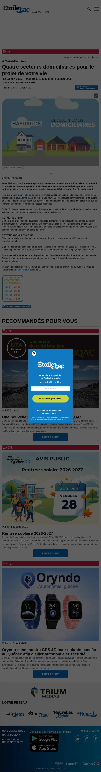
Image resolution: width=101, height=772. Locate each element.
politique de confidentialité (61, 417)
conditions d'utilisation (41, 419)
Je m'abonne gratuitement (50, 398)
